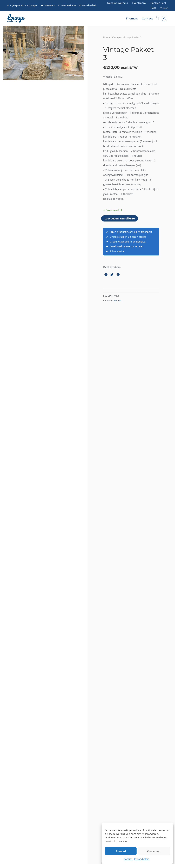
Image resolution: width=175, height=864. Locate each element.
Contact (147, 18)
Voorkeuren (154, 851)
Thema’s (132, 18)
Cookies (128, 859)
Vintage (116, 37)
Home (106, 37)
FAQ (153, 8)
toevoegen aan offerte (120, 218)
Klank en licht (158, 2)
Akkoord (121, 851)
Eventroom (139, 2)
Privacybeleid (141, 859)
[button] (164, 18)
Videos (164, 8)
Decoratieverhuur (117, 2)
